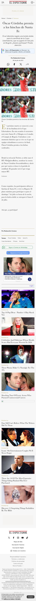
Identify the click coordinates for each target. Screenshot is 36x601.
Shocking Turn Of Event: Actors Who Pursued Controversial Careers (16, 396)
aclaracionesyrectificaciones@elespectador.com (18, 581)
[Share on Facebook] (14, 64)
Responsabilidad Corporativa (18, 556)
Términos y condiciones (18, 559)
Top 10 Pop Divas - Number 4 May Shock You (18, 313)
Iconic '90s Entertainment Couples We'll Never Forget (17, 451)
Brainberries (5, 310)
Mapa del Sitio (18, 541)
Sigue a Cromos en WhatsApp (18, 247)
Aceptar (30, 597)
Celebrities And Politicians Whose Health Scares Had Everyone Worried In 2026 (18, 341)
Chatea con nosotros (19, 551)
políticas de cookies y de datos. (12, 599)
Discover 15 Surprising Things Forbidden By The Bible (18, 509)
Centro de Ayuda (18, 563)
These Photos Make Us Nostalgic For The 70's (18, 368)
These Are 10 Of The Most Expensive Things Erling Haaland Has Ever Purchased (16, 480)
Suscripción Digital (18, 547)
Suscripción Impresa (18, 544)
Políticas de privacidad (18, 561)
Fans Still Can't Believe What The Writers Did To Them (18, 424)
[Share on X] (21, 64)
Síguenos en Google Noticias (19, 253)
